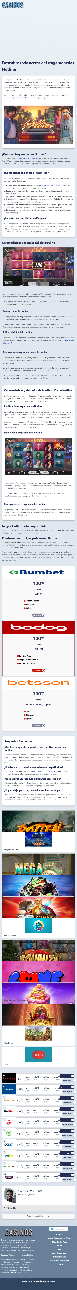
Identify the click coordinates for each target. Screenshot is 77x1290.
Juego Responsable (59, 1253)
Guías (59, 1246)
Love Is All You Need (12, 978)
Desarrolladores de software (59, 1238)
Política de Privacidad (59, 1260)
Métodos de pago (59, 1242)
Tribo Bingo (8, 1043)
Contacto (59, 1264)
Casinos (59, 1234)
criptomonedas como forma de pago (43, 771)
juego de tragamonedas (26, 158)
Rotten (6, 828)
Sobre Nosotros (59, 1257)
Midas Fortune (10, 1021)
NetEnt (28, 80)
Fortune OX (8, 343)
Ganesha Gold (68, 340)
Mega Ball (8, 871)
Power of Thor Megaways (14, 914)
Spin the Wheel (10, 935)
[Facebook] (4, 1208)
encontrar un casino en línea (49, 186)
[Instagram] (7, 1208)
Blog (59, 1249)
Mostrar (47, 1216)
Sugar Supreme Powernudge (15, 1000)
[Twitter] (11, 1208)
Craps (6, 1065)
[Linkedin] (14, 1208)
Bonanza (7, 957)
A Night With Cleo (11, 849)
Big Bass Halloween (12, 892)
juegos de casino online (19, 98)
